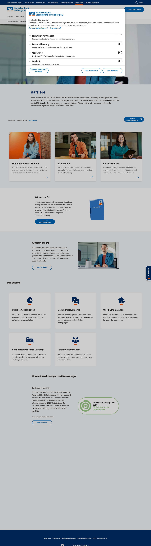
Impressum (54, 28)
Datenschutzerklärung (37, 28)
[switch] (120, 44)
